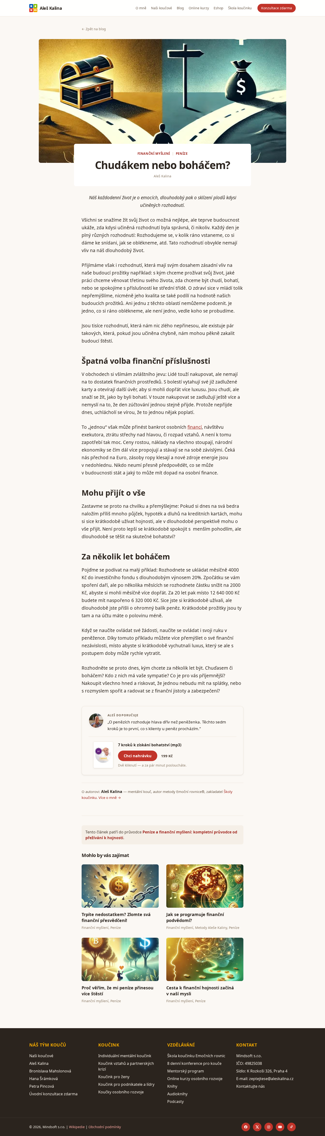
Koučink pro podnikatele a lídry (126, 1084)
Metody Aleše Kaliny (211, 927)
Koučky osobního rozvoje (121, 1092)
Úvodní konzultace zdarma (53, 1093)
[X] (257, 1127)
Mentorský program (185, 1071)
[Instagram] (268, 1127)
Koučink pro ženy (113, 1076)
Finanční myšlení (154, 153)
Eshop (218, 8)
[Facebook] (245, 1127)
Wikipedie (77, 1127)
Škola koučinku (240, 8)
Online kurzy (199, 8)
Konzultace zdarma (276, 8)
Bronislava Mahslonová (50, 1071)
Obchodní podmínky (105, 1127)
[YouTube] (280, 1127)
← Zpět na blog (94, 29)
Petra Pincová (41, 1086)
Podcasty (175, 1101)
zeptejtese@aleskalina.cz (271, 1078)
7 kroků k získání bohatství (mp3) (149, 744)
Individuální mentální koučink (124, 1055)
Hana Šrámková (43, 1078)
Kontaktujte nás (250, 1086)
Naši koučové (161, 8)
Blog (180, 8)
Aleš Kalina (51, 8)
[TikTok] (291, 1127)
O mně (141, 8)
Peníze (182, 153)
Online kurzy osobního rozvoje (194, 1078)
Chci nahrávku (138, 755)
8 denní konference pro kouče (194, 1063)
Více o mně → (109, 797)
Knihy (172, 1086)
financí (194, 427)
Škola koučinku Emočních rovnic (196, 1055)
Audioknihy (177, 1093)
